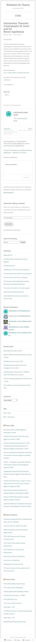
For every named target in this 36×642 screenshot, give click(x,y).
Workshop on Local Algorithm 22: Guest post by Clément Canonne (10, 131)
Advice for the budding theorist (14, 292)
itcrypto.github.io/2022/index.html (18, 73)
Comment (26, 177)
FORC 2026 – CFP (9, 607)
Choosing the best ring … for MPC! (14, 595)
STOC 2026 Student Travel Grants (14, 584)
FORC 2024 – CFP (9, 618)
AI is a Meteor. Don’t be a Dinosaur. (15, 385)
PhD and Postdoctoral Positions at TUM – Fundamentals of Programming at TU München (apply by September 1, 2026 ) (17, 445)
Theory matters (11, 515)
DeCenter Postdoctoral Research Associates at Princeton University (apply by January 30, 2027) (18, 455)
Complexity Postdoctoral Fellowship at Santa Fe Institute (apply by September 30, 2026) (17, 474)
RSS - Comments (9, 417)
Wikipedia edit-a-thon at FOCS (13, 564)
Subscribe (9, 224)
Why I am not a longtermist (25, 129)
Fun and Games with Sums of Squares (16, 277)
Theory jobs (9, 425)
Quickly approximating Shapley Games (16, 591)
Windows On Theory (18, 4)
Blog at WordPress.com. (18, 637)
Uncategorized (15, 105)
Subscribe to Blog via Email (14, 203)
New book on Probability (11, 560)
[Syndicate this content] (4, 425)
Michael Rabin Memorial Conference (15, 355)
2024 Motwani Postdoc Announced (15, 621)
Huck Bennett (13, 327)
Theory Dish (10, 579)
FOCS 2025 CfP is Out (10, 599)
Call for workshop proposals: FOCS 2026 (16, 378)
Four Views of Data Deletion (13, 603)
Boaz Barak (17, 34)
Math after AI (8, 255)
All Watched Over (9, 266)
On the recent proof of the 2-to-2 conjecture (18, 273)
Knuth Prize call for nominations (14, 556)
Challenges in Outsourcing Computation (16, 269)
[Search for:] (12, 242)
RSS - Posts (7, 413)
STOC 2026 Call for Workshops (13, 587)
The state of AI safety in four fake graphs (17, 288)
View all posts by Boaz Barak (20, 120)
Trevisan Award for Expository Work (15, 526)
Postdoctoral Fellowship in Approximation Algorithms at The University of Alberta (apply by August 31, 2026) (17, 483)
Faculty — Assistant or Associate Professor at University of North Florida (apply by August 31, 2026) (17, 464)
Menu (19, 16)
